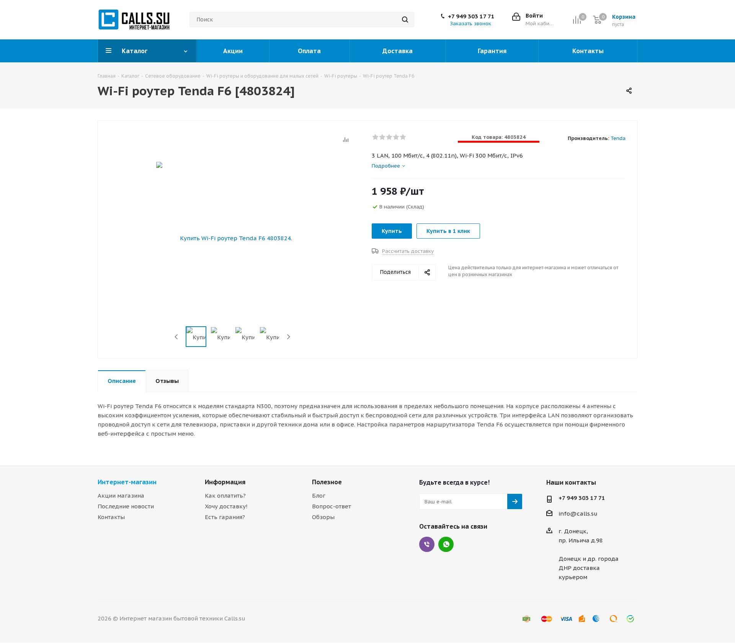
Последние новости (126, 506)
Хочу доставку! (226, 506)
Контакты (111, 517)
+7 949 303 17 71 (471, 16)
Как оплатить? (225, 495)
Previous (176, 336)
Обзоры (323, 517)
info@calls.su (578, 513)
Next (288, 336)
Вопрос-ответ (331, 506)
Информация (225, 482)
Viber (426, 544)
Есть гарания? (225, 517)
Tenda (618, 138)
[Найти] (405, 19)
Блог (318, 495)
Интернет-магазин (127, 482)
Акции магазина (121, 495)
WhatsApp (446, 544)
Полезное (327, 482)
